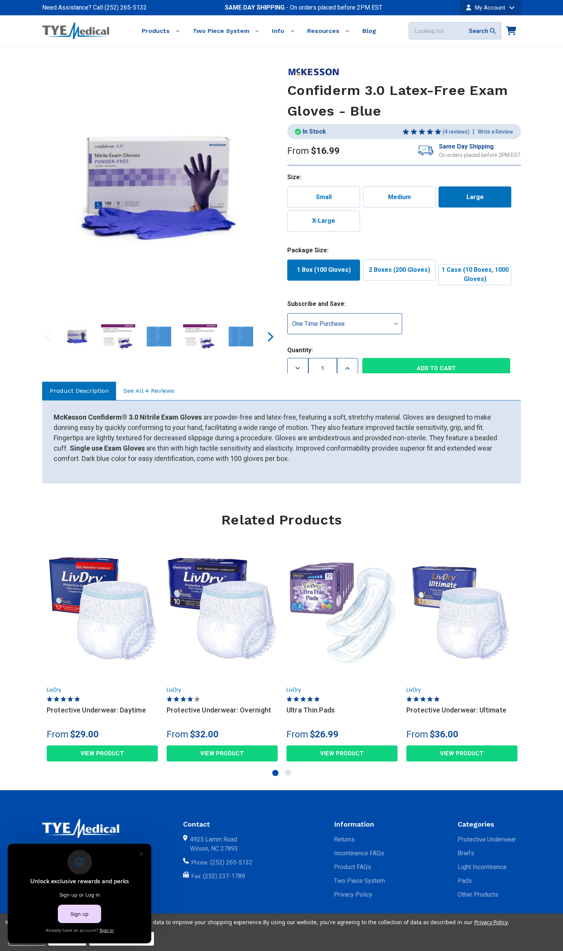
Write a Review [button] (495, 132)
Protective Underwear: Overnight (219, 710)
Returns (344, 839)
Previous (48, 337)
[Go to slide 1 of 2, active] (275, 773)
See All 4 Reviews (148, 390)
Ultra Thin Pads (310, 710)
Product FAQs (352, 867)
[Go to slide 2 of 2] (288, 773)
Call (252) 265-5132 (120, 7)
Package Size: (308, 250)
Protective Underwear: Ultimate (456, 710)
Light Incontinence (482, 867)
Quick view (102, 673)
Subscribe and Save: (316, 303)
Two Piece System (222, 30)
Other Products (478, 894)
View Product (102, 753)
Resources (324, 30)
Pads (465, 880)
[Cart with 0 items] (511, 31)
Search (479, 30)
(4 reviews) (457, 132)
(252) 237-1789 (224, 876)
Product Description (79, 390)
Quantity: (300, 350)
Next (270, 337)
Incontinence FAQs (359, 853)
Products (157, 30)
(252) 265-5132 (231, 862)
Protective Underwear (487, 839)
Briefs (466, 853)
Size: (294, 177)
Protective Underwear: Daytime (96, 710)
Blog (369, 30)
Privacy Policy (353, 894)
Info (279, 30)
